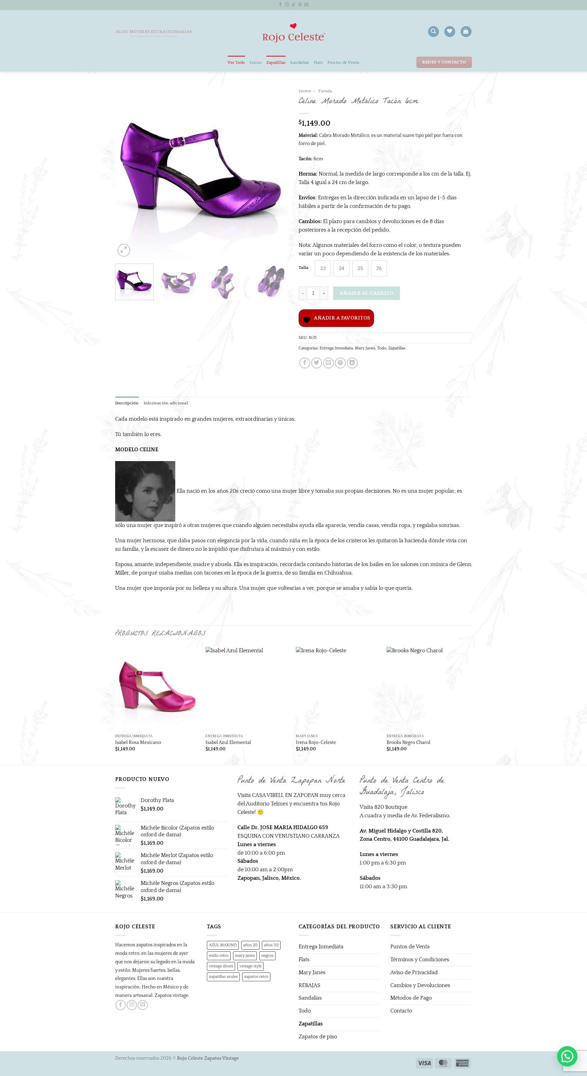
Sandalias (299, 62)
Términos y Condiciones (419, 960)
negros (267, 955)
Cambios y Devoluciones (420, 985)
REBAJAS (309, 985)
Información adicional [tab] (166, 403)
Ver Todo (236, 62)
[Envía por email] (328, 363)
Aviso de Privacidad (414, 972)
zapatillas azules (223, 976)
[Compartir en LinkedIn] (352, 363)
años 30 (271, 945)
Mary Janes (365, 348)
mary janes (245, 955)
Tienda (325, 91)
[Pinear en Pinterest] (340, 363)
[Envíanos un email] (306, 4)
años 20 (250, 945)
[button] (466, 31)
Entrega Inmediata (336, 348)
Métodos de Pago (411, 998)
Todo (381, 348)
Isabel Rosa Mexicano (138, 742)
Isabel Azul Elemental (228, 742)
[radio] (323, 268)
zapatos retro (256, 976)
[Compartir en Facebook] (304, 363)
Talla (303, 268)
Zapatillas (275, 62)
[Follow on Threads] (300, 4)
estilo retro (219, 955)
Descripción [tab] (127, 403)
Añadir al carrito (366, 293)
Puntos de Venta (343, 62)
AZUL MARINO (223, 945)
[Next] (276, 171)
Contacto (401, 1011)
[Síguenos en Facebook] (281, 4)
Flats (318, 62)
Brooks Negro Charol (408, 742)
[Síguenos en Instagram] (287, 4)
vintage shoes (221, 966)
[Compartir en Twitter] (316, 363)
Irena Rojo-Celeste (316, 742)
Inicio (256, 62)
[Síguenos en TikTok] (293, 4)
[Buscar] (433, 31)
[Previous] (127, 171)
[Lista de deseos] (449, 31)
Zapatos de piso (318, 1037)
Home (305, 91)
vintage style (250, 966)
